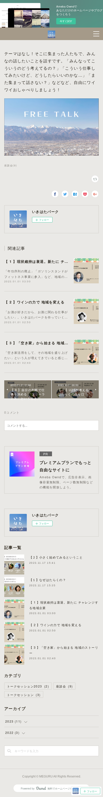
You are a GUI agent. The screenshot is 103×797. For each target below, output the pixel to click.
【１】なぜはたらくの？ (47, 580)
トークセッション (23, 695)
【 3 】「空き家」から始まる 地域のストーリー (46, 342)
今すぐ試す (66, 21)
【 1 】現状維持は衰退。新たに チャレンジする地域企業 (53, 261)
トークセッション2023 (28, 686)
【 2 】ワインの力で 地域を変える (34, 301)
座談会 (64, 686)
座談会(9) (10, 165)
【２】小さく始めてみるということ (56, 557)
